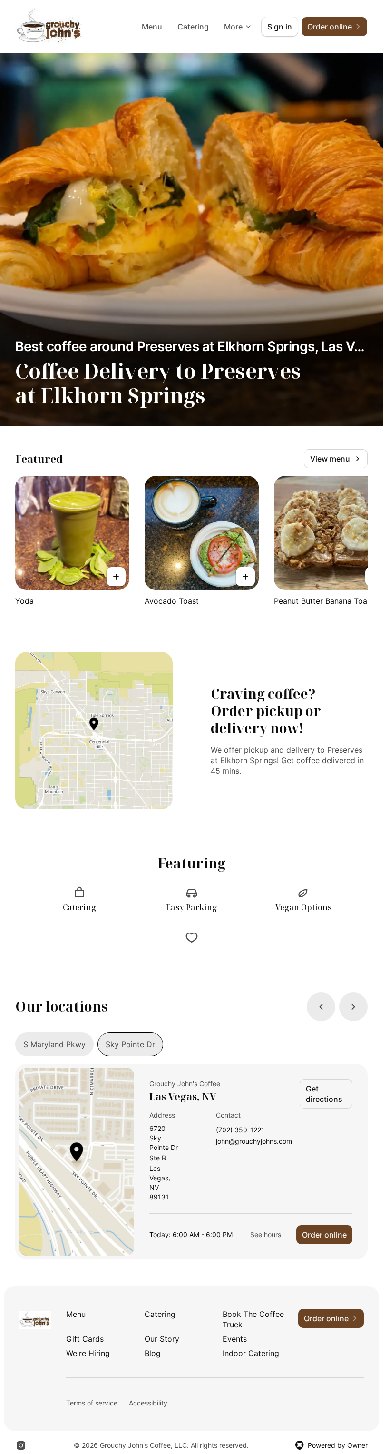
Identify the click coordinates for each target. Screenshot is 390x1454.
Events (235, 1339)
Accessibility (148, 1403)
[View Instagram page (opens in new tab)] (21, 1445)
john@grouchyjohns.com (254, 1141)
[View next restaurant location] (353, 1006)
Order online (324, 1234)
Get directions (324, 1094)
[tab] (54, 1044)
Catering (193, 26)
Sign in (279, 26)
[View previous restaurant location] (321, 1006)
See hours (265, 1234)
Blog (153, 1353)
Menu (152, 26)
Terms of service (91, 1403)
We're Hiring (88, 1353)
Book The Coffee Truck (253, 1319)
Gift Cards (85, 1339)
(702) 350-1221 (240, 1130)
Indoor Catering (251, 1353)
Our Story (162, 1339)
